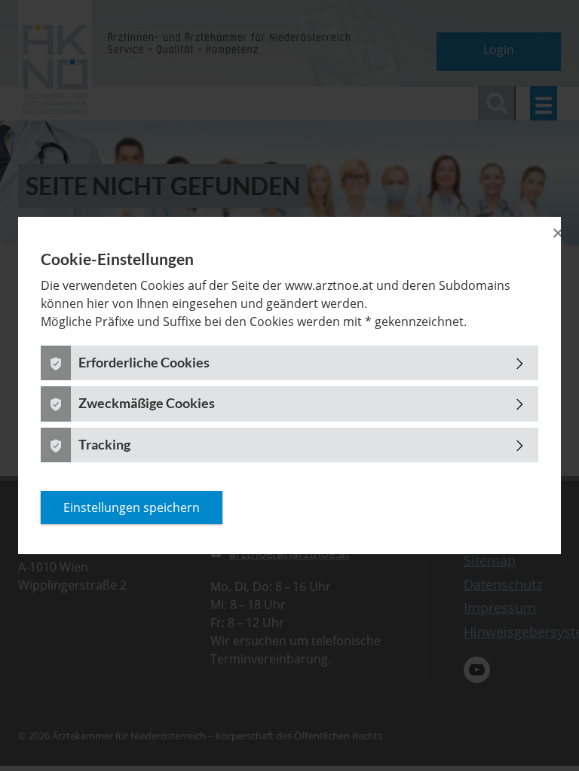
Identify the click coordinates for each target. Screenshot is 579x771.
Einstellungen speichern (131, 507)
